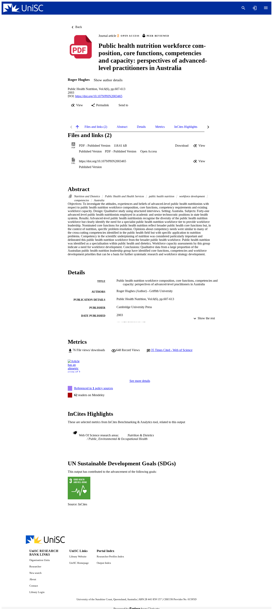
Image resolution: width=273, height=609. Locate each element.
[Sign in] (255, 8)
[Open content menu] (266, 8)
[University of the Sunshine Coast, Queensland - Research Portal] (23, 8)
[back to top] (77, 126)
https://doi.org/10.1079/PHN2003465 (98, 96)
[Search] (243, 8)
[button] (182, 146)
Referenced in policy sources (93, 388)
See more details (140, 381)
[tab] (96, 127)
